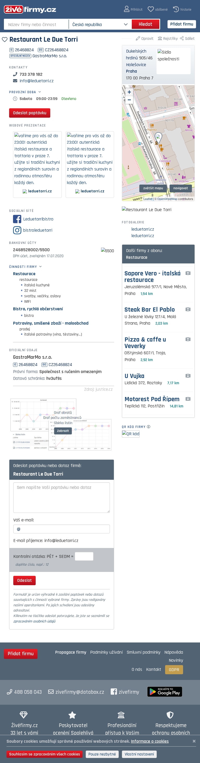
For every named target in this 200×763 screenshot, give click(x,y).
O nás (137, 669)
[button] (133, 9)
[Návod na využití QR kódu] (150, 427)
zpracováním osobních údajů (34, 621)
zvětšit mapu (153, 188)
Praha (131, 71)
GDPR (174, 670)
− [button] (129, 100)
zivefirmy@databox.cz (79, 692)
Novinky (176, 660)
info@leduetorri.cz (37, 81)
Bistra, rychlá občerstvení (38, 309)
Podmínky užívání (106, 652)
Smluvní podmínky (143, 652)
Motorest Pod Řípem (151, 399)
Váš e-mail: (23, 520)
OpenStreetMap (167, 199)
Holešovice (136, 65)
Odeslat (24, 580)
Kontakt (153, 669)
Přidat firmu (181, 24)
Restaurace (24, 274)
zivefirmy (129, 692)
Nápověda (173, 652)
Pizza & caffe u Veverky (145, 343)
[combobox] (37, 24)
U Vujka (134, 376)
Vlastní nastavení (139, 754)
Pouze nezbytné (102, 754)
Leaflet (147, 199)
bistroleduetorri (37, 230)
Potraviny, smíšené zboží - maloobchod (51, 323)
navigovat (180, 188)
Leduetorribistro (38, 219)
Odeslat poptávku (29, 113)
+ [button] (129, 92)
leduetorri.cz (142, 229)
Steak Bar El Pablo (149, 310)
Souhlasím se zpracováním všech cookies (44, 754)
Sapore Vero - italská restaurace (152, 276)
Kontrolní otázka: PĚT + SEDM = (44, 556)
